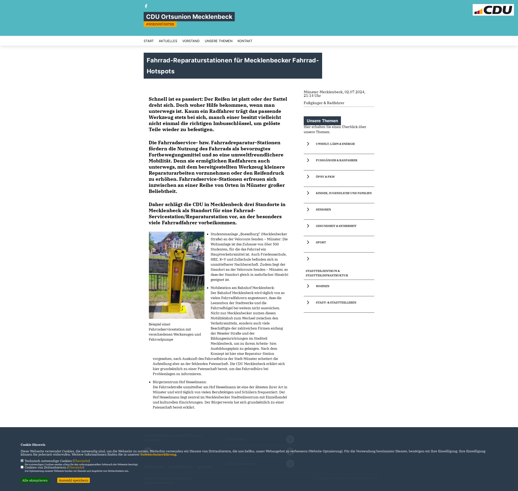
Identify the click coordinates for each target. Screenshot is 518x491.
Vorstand (191, 41)
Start (149, 41)
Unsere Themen (218, 41)
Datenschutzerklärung (158, 454)
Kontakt (245, 41)
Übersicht (81, 461)
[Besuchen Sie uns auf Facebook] (146, 6)
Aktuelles (168, 41)
